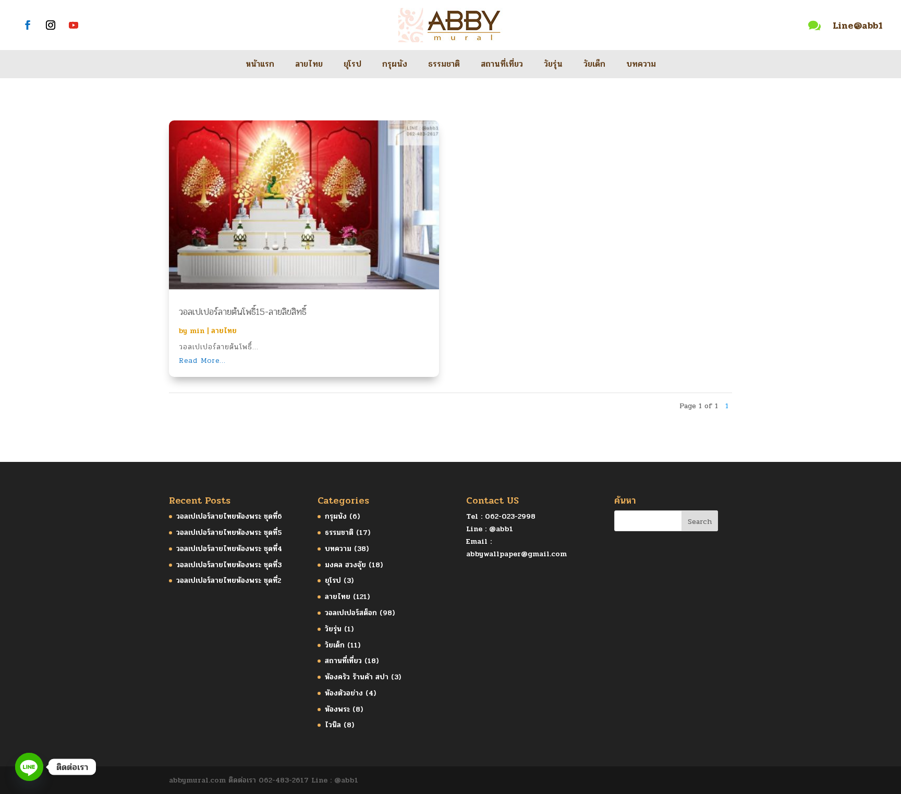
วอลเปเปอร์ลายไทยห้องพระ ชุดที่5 (229, 532)
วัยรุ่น (553, 65)
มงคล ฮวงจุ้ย (345, 564)
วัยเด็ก (594, 65)
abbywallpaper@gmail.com (516, 553)
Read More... (202, 360)
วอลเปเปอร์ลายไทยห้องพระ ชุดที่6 (229, 516)
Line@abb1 (858, 25)
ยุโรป (352, 65)
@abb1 (501, 528)
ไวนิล (333, 724)
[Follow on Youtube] (73, 25)
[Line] (29, 767)
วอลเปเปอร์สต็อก (351, 612)
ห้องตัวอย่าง (344, 693)
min (197, 330)
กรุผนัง (394, 65)
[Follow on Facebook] (27, 25)
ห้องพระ (337, 709)
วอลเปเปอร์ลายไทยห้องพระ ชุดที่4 (229, 548)
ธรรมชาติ (444, 65)
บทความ (641, 65)
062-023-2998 (510, 516)
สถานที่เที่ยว (502, 65)
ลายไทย (309, 65)
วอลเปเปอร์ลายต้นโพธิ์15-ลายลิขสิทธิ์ (243, 311)
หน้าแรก (260, 65)
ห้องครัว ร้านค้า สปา (356, 676)
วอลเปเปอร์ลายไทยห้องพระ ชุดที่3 (229, 564)
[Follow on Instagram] (50, 25)
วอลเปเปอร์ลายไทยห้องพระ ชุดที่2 (228, 580)
